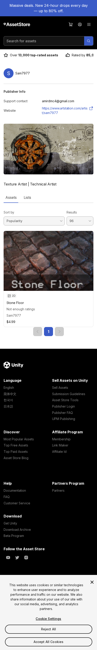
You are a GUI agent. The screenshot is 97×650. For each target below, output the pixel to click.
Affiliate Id (59, 451)
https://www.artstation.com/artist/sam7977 (65, 110)
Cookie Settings (48, 619)
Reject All (48, 629)
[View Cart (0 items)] (70, 24)
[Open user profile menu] (79, 24)
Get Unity (10, 523)
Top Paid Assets (16, 451)
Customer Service (17, 503)
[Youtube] (8, 557)
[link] (37, 331)
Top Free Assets (16, 445)
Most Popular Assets (19, 439)
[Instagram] (26, 557)
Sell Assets (60, 387)
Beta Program (14, 536)
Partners (58, 490)
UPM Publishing (63, 419)
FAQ (7, 497)
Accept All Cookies (49, 642)
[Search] (88, 40)
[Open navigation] (88, 24)
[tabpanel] (48, 269)
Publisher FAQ (62, 413)
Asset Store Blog (16, 458)
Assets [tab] (10, 197)
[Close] (92, 582)
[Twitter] (17, 557)
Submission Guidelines (68, 394)
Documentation (15, 490)
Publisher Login (63, 406)
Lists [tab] (27, 197)
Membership (61, 439)
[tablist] (48, 197)
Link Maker (60, 445)
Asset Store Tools (65, 400)
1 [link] (48, 331)
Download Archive (17, 529)
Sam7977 (14, 315)
